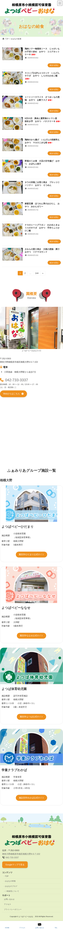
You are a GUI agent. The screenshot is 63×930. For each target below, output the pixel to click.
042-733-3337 (16, 380)
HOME (7, 928)
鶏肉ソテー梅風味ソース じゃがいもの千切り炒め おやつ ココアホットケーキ (42, 51)
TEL (56, 928)
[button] (13, 393)
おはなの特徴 (10, 881)
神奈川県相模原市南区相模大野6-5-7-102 (21, 854)
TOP (6, 876)
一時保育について (12, 891)
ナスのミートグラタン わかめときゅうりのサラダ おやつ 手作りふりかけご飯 (42, 228)
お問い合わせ (9, 899)
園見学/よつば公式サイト (31, 716)
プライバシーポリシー (13, 909)
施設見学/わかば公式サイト (31, 798)
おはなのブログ (11, 886)
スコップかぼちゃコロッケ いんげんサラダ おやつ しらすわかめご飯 (42, 76)
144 (37, 273)
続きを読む (54, 65)
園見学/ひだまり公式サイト (31, 554)
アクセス (7, 904)
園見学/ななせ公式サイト (31, 635)
